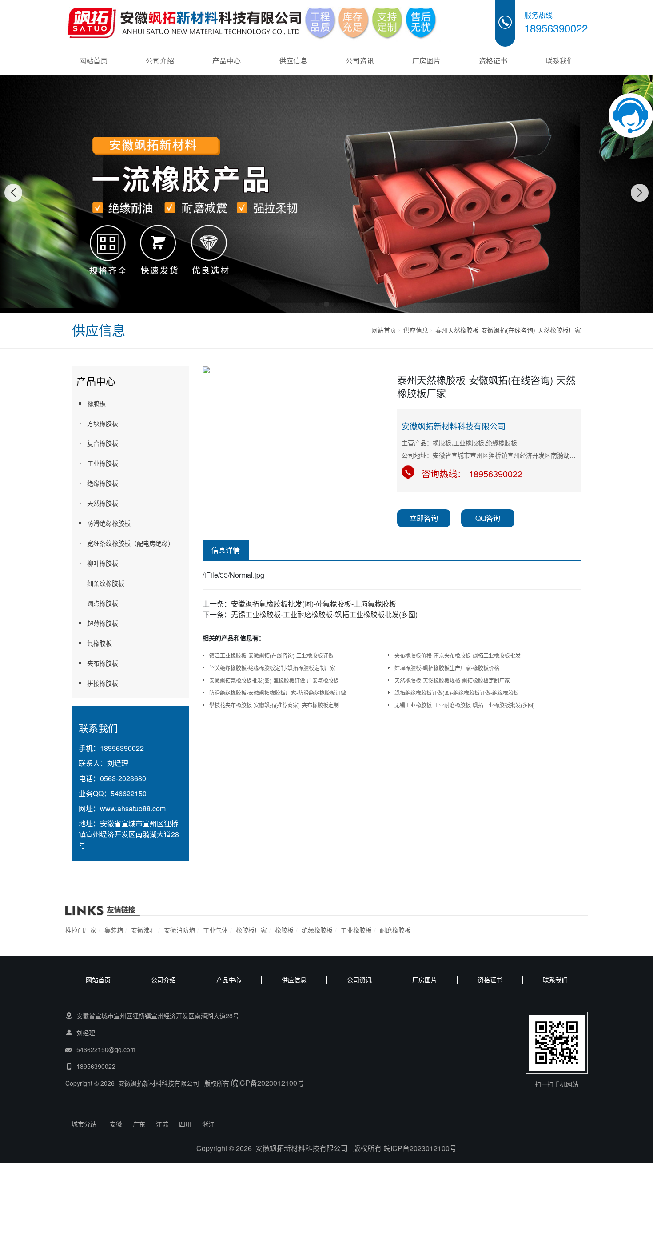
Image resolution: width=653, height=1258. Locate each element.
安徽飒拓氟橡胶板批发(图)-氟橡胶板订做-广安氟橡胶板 (274, 680)
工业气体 (215, 929)
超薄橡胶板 (102, 623)
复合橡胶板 (102, 443)
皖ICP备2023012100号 (267, 1083)
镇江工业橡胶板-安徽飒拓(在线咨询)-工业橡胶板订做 (271, 655)
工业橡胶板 (102, 463)
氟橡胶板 (99, 643)
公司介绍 (160, 61)
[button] (317, 304)
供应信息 (293, 61)
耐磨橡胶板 (395, 929)
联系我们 (559, 61)
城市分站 (84, 1123)
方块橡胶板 (102, 423)
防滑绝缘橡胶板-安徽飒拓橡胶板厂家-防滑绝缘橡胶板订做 (277, 692)
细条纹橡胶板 (105, 583)
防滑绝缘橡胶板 (109, 523)
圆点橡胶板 (102, 603)
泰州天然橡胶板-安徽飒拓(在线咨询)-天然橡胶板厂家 (508, 329)
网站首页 (93, 61)
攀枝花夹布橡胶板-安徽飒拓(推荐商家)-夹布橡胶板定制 (274, 705)
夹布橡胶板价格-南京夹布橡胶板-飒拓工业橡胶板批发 (457, 655)
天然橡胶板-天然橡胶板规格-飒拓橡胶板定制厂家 (452, 680)
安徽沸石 (143, 929)
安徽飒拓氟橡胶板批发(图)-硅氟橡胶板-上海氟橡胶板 (313, 604)
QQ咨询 (487, 518)
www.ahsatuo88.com (133, 808)
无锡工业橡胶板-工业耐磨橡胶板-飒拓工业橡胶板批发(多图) (324, 614)
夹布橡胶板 (102, 663)
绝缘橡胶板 (102, 483)
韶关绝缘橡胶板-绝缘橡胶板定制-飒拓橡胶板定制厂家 (272, 667)
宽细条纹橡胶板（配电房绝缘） (130, 543)
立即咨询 (424, 518)
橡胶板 (96, 403)
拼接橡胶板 (102, 683)
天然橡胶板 (102, 503)
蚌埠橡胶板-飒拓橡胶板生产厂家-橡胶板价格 (446, 667)
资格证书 (493, 61)
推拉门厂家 (80, 929)
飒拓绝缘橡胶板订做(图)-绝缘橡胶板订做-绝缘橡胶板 (456, 692)
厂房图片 (426, 61)
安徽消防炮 (179, 929)
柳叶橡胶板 (102, 563)
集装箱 (113, 929)
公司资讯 (360, 61)
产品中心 (226, 61)
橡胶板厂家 (251, 929)
